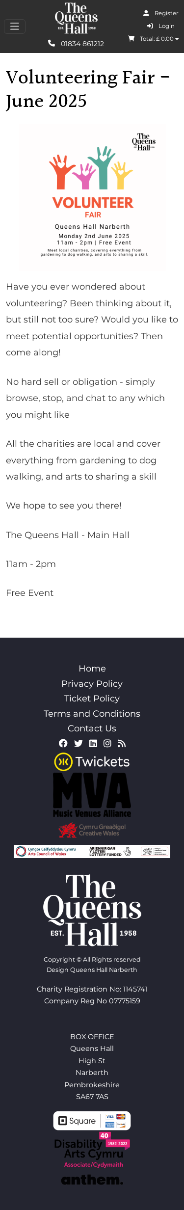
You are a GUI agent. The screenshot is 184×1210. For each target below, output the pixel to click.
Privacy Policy (92, 683)
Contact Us (92, 728)
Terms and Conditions (92, 713)
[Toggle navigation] (15, 26)
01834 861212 (81, 43)
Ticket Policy (92, 698)
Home (92, 668)
